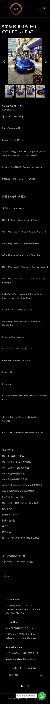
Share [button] (8, 576)
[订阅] (41, 675)
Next (46, 61)
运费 (12, 110)
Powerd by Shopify (35, 699)
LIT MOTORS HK (20, 699)
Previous (4, 61)
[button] (5, 9)
